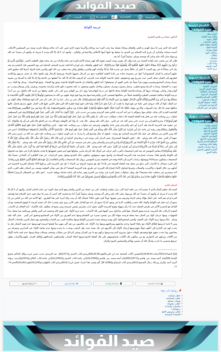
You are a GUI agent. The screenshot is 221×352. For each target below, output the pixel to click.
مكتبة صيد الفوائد (209, 36)
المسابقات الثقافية (208, 91)
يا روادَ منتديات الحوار (207, 147)
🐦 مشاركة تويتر (71, 283)
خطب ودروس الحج (171, 311)
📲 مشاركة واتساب (113, 283)
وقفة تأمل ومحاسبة (208, 144)
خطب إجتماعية (173, 298)
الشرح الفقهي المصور (207, 149)
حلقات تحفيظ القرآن (207, 102)
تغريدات (213, 61)
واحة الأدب (212, 63)
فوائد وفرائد (211, 50)
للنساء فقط (211, 47)
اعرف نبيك (212, 34)
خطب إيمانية (174, 295)
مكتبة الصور (211, 152)
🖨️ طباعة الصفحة (155, 283)
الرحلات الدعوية (209, 99)
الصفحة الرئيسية (172, 314)
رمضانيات (175, 309)
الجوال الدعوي (210, 133)
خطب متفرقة (173, 303)
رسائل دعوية (211, 52)
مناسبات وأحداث (172, 306)
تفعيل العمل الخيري (208, 89)
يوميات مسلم (174, 301)
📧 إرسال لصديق (29, 283)
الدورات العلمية (210, 86)
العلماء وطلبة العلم (208, 44)
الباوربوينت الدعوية (208, 139)
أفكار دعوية (212, 39)
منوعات (213, 58)
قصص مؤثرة (211, 125)
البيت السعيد (211, 66)
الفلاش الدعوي (210, 128)
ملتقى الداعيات (210, 42)
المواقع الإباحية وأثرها (207, 141)
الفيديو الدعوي (210, 131)
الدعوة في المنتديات (207, 105)
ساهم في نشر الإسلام (207, 108)
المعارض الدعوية (209, 136)
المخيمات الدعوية (209, 94)
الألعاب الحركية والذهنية (206, 97)
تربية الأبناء (212, 69)
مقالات (214, 55)
